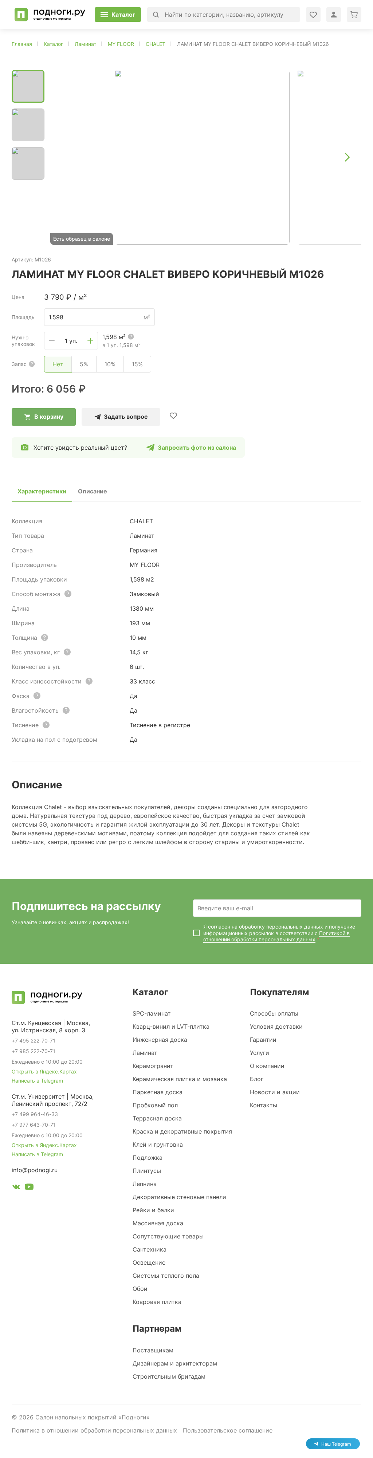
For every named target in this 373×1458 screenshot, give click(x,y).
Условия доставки (276, 1026)
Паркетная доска (157, 1092)
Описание (92, 491)
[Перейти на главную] (50, 14)
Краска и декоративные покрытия (182, 1131)
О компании (267, 1065)
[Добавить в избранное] (173, 415)
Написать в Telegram (37, 1080)
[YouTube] (29, 1187)
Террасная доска (157, 1118)
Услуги (259, 1052)
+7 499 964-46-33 (35, 1114)
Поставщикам (153, 1350)
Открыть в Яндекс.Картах (44, 1071)
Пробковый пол (155, 1105)
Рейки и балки (153, 1210)
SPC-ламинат (152, 1013)
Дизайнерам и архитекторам (175, 1363)
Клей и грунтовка (158, 1144)
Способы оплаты (274, 1013)
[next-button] (347, 157)
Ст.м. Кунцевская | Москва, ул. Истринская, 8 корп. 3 (51, 1026)
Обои (140, 1288)
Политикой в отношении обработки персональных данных (276, 936)
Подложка (147, 1157)
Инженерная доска (160, 1039)
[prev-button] (65, 157)
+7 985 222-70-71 (33, 1051)
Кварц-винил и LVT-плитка (171, 1026)
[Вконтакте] (16, 1187)
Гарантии (263, 1039)
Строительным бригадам (169, 1376)
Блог (256, 1079)
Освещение (149, 1262)
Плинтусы (147, 1170)
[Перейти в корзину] (354, 14)
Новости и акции (275, 1092)
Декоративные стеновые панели (179, 1197)
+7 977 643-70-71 (34, 1125)
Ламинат (145, 1052)
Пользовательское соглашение (227, 1430)
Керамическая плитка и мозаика (180, 1079)
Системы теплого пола (166, 1275)
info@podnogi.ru (35, 1170)
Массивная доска (158, 1223)
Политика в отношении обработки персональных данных (94, 1430)
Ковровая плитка (157, 1301)
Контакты (263, 1105)
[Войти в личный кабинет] (313, 14)
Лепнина (145, 1183)
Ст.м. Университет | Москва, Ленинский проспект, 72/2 (53, 1100)
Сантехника (149, 1249)
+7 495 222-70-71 (33, 1040)
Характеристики (41, 491)
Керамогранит (153, 1065)
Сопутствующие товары (168, 1236)
